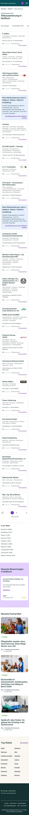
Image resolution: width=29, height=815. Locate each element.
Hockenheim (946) (6, 552)
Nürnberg (17, 771)
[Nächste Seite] (26, 512)
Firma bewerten (22, 45)
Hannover (4, 771)
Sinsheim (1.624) (6, 541)
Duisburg (4, 775)
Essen (16, 763)
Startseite (3, 8)
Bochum (17, 775)
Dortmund (4, 763)
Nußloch (10, 8)
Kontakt (7, 803)
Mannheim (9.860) (6, 529)
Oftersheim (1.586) (6, 544)
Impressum (24, 805)
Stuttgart (17, 756)
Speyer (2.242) (5, 535)
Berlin (3, 748)
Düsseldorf (4, 760)
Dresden (17, 767)
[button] (22, 3)
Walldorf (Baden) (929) (8, 555)
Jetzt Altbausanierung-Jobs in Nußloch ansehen (16, 117)
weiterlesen (6, 590)
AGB (18, 805)
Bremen (3, 767)
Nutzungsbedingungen (10, 805)
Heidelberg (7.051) (6, 532)
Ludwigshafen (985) (7, 549)
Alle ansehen (24, 743)
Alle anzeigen (5, 26)
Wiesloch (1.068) (6, 547)
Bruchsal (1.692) (6, 538)
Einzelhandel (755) (18, 26)
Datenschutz (13, 803)
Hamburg (17, 748)
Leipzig (17, 760)
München (4, 752)
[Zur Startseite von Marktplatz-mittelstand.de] (8, 3)
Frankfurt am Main (6, 756)
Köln (16, 752)
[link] (14, 39)
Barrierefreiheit (22, 803)
